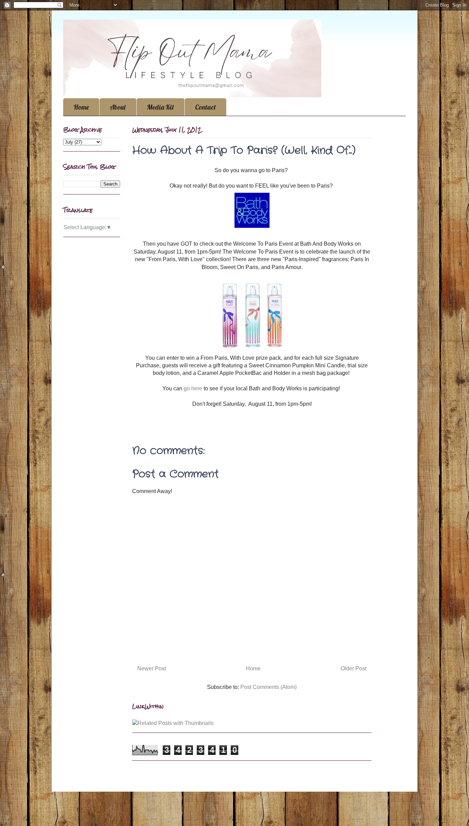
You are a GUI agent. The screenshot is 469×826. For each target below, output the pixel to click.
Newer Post (151, 668)
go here (193, 388)
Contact (205, 107)
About (118, 107)
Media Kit (160, 107)
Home (81, 107)
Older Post (353, 668)
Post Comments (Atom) (268, 687)
